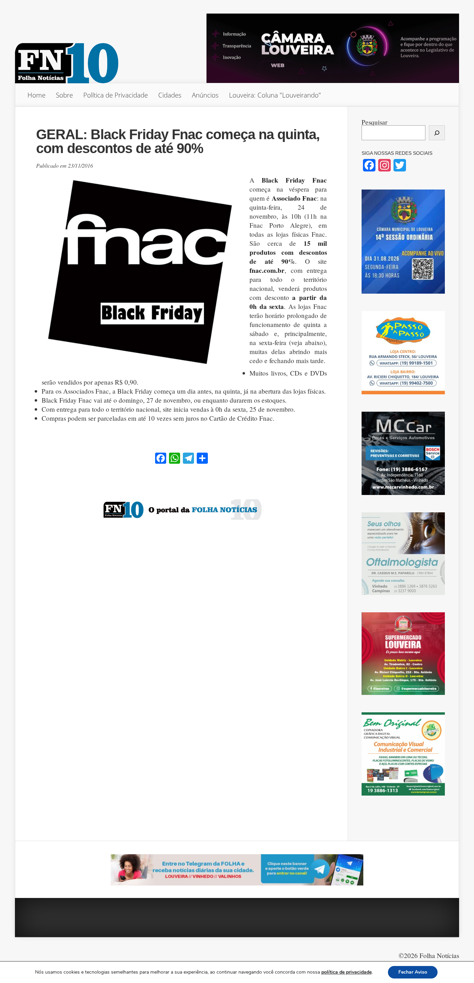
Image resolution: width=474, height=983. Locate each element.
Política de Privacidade (115, 95)
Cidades (169, 95)
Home (36, 95)
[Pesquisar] (437, 132)
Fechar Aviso (412, 972)
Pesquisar (374, 122)
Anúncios (205, 95)
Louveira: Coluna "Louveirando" (275, 95)
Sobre (64, 95)
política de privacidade (346, 972)
